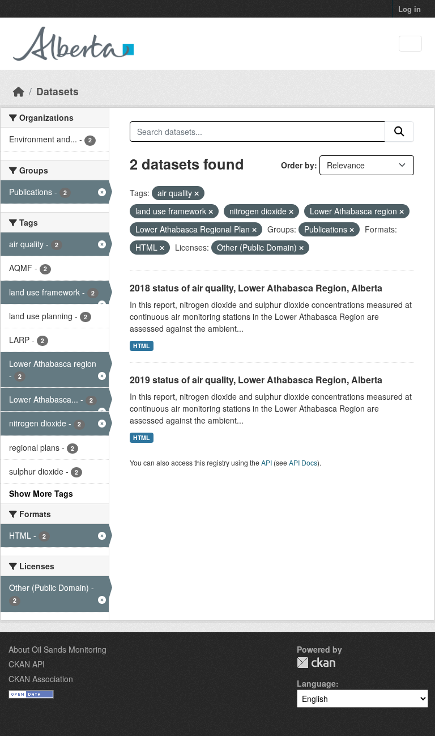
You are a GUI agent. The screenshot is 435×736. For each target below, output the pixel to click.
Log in (409, 8)
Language (316, 683)
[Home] (18, 91)
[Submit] (399, 131)
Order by (297, 165)
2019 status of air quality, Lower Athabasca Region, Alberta (256, 379)
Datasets (57, 91)
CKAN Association (40, 678)
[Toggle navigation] (410, 44)
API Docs (303, 462)
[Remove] (196, 193)
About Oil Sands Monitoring (57, 649)
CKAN (316, 663)
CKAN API (26, 664)
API (266, 462)
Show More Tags (41, 493)
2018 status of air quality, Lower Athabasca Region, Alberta (256, 287)
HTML (141, 345)
